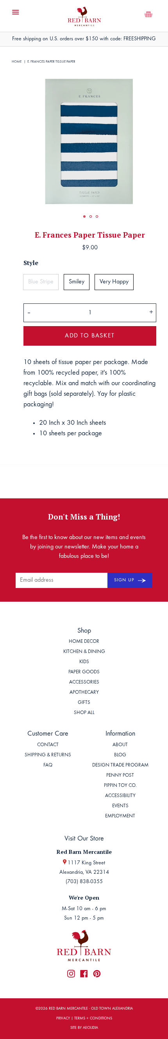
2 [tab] (91, 216)
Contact (48, 745)
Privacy (63, 1019)
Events (120, 806)
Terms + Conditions (93, 1019)
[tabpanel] (89, 140)
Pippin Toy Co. (120, 785)
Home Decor (84, 641)
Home (16, 61)
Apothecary (84, 692)
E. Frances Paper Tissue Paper (51, 61)
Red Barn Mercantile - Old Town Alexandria (91, 1009)
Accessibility (120, 796)
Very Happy (114, 282)
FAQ (47, 765)
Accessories (84, 682)
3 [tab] (97, 216)
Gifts (84, 702)
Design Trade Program (120, 765)
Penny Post (120, 775)
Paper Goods (84, 672)
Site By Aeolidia (84, 1028)
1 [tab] (84, 216)
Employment (120, 816)
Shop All (84, 713)
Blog (120, 755)
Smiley (76, 282)
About (120, 745)
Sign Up (125, 580)
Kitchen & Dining (84, 652)
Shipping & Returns (48, 755)
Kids (84, 662)
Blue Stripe (41, 282)
